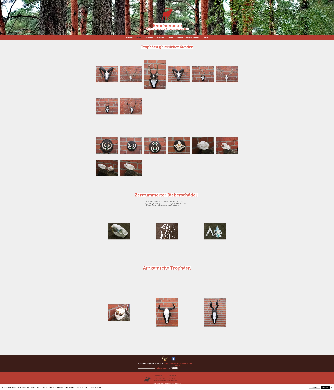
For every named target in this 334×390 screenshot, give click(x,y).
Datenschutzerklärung (95, 387)
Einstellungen (314, 387)
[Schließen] (332, 387)
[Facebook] (173, 358)
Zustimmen (325, 387)
